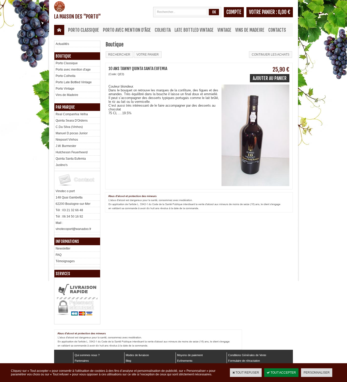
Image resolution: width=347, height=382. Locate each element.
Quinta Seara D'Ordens (72, 120)
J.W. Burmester (66, 146)
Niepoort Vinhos (67, 139)
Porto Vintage (65, 88)
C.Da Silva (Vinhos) (69, 127)
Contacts (277, 30)
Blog (128, 360)
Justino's (62, 165)
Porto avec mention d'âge (127, 30)
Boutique (63, 56)
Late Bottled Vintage (194, 30)
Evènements (185, 360)
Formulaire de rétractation (244, 360)
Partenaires (82, 360)
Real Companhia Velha (72, 114)
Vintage (224, 30)
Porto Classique (83, 30)
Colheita (163, 30)
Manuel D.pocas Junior (72, 133)
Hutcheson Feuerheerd (72, 152)
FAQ (58, 255)
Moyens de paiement (190, 355)
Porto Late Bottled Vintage (74, 82)
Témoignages (65, 261)
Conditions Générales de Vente (247, 355)
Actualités (62, 44)
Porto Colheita (65, 76)
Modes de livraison (137, 355)
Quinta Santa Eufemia (71, 158)
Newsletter (63, 248)
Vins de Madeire (249, 30)
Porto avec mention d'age (73, 69)
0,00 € (284, 12)
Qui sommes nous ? (87, 355)
